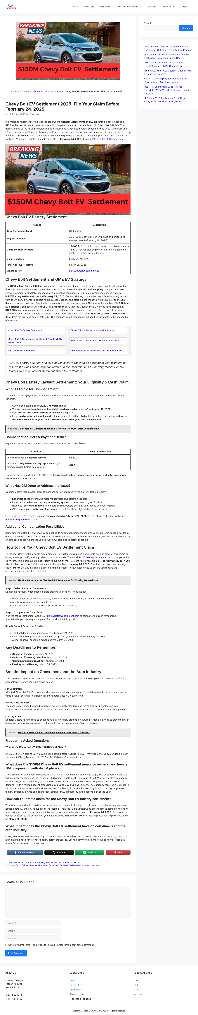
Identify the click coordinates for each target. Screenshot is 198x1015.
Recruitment (105, 6)
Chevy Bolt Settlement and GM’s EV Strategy (93, 330)
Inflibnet (138, 994)
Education (151, 6)
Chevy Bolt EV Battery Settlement (25, 330)
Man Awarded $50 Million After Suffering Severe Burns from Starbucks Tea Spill (44, 862)
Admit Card (89, 6)
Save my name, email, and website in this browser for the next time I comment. (51, 945)
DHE (136, 985)
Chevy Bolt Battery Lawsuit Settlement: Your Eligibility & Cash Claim (35, 341)
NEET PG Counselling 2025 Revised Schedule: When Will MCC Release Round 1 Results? (167, 90)
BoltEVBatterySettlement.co (84, 270)
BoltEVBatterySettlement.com (107, 139)
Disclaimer (75, 989)
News (75, 6)
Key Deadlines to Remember (22, 350)
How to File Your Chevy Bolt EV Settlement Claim (95, 340)
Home (14, 91)
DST (136, 989)
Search (148, 23)
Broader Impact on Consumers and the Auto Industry (97, 350)
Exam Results (167, 6)
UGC (136, 980)
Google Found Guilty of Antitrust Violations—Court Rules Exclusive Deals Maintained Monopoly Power (54, 865)
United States (53, 91)
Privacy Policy (77, 985)
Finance (183, 6)
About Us (75, 980)
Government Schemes (127, 6)
